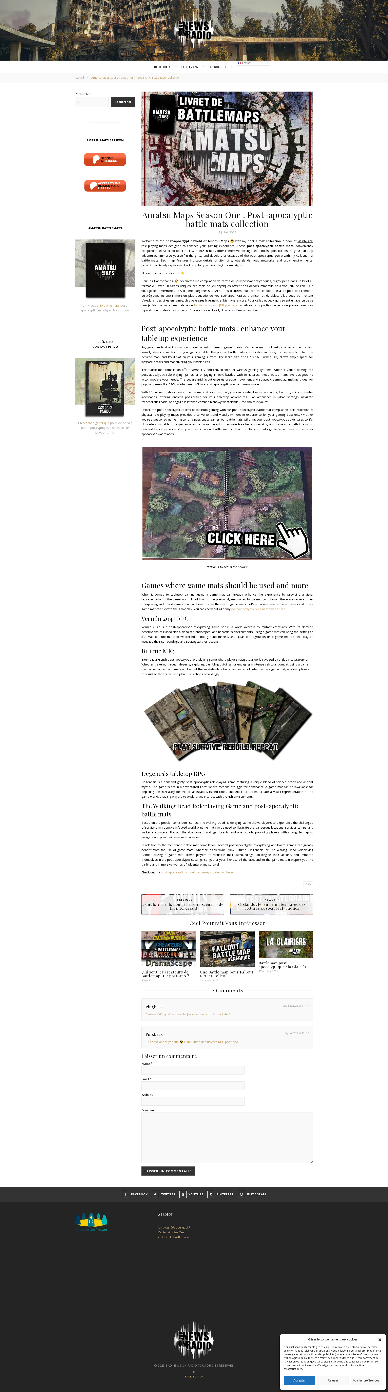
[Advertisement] (194, 1284)
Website (147, 1095)
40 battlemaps (109, 305)
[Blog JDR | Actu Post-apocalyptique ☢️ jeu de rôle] (194, 30)
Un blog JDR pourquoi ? (174, 1227)
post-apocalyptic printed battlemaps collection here (197, 872)
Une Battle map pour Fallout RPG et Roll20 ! (226, 973)
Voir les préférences (366, 1380)
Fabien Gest (172, 1232)
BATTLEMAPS (189, 66)
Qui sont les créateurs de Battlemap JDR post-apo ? (165, 973)
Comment (148, 1110)
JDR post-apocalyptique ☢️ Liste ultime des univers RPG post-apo (192, 1042)
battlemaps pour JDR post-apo (216, 305)
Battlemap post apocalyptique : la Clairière (284, 964)
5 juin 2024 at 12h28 (297, 1033)
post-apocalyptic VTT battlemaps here (258, 609)
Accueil (79, 77)
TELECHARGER (217, 66)
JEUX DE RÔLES (161, 66)
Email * (146, 1079)
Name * (146, 1063)
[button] (380, 1339)
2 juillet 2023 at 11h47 (296, 1005)
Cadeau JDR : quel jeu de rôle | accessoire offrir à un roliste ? (188, 1014)
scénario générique (96, 423)
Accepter (299, 1380)
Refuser (333, 1380)
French (245, 62)
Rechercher (83, 94)
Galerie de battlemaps (173, 1237)
